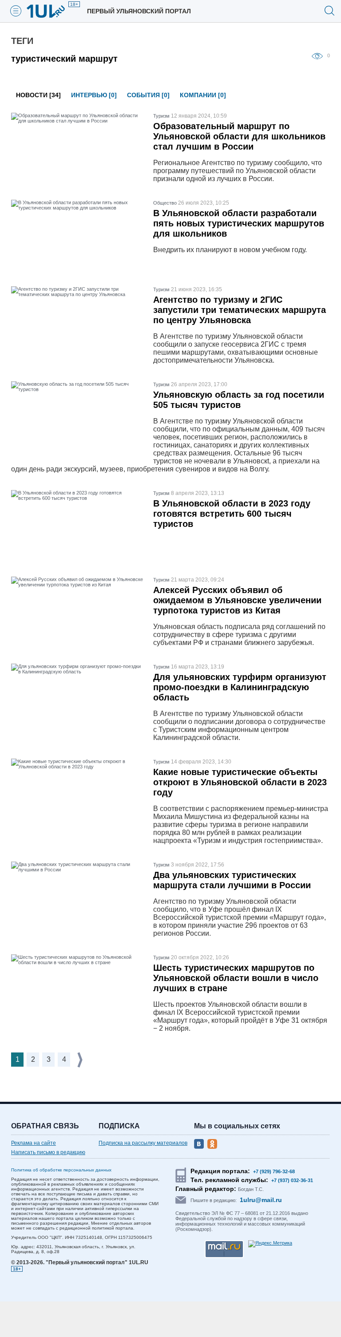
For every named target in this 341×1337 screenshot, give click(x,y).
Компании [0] (203, 95)
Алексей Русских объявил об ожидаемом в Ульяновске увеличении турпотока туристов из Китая (237, 600)
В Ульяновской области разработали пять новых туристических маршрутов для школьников (238, 223)
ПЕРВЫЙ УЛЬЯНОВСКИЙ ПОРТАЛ (139, 11)
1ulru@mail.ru (261, 1199)
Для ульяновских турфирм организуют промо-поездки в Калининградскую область (239, 687)
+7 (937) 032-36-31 (292, 1180)
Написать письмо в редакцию (48, 1152)
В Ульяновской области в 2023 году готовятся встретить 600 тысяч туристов (231, 513)
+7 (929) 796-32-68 (274, 1171)
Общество (165, 203)
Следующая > (81, 1060)
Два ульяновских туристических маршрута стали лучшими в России (232, 880)
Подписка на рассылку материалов (143, 1143)
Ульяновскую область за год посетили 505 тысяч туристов (238, 400)
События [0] (148, 95)
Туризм (161, 116)
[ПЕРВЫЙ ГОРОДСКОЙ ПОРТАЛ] (51, 11)
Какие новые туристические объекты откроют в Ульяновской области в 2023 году (240, 782)
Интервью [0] (94, 95)
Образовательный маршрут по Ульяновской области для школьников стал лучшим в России (239, 136)
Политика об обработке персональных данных (61, 1169)
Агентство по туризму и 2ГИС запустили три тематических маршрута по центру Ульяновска (239, 310)
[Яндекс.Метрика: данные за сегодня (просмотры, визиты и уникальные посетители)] (270, 1243)
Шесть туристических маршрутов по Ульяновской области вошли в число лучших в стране (235, 978)
